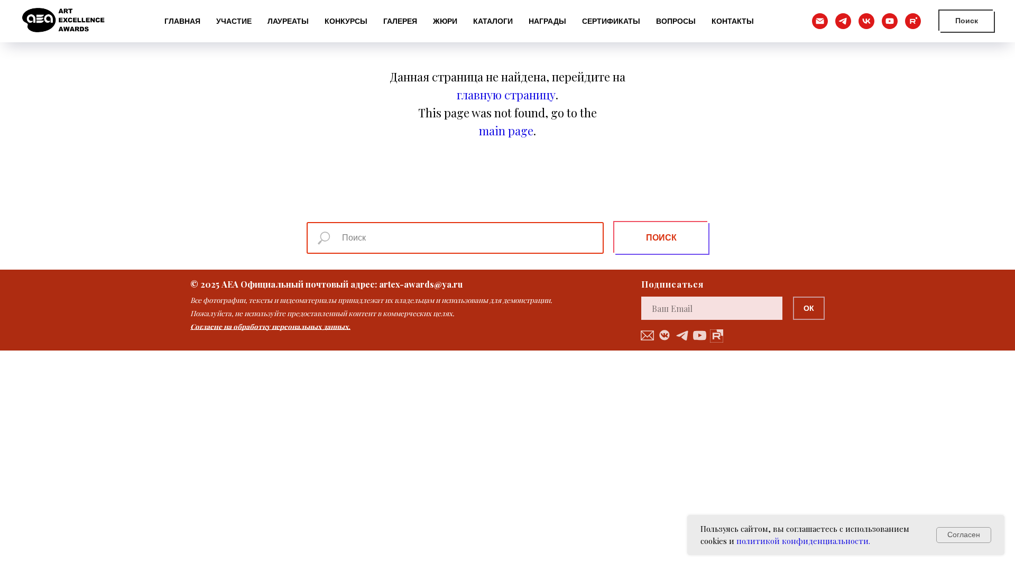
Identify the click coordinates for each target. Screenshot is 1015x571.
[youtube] (890, 21)
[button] (647, 335)
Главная (182, 21)
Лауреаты (288, 21)
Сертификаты (611, 21)
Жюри (445, 21)
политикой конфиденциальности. (803, 541)
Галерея (400, 21)
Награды (547, 21)
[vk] (866, 21)
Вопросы (676, 21)
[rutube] (913, 21)
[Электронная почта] (820, 21)
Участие (234, 21)
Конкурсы (346, 21)
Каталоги (493, 21)
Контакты (733, 21)
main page (506, 131)
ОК (809, 308)
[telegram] (843, 21)
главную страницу (506, 95)
